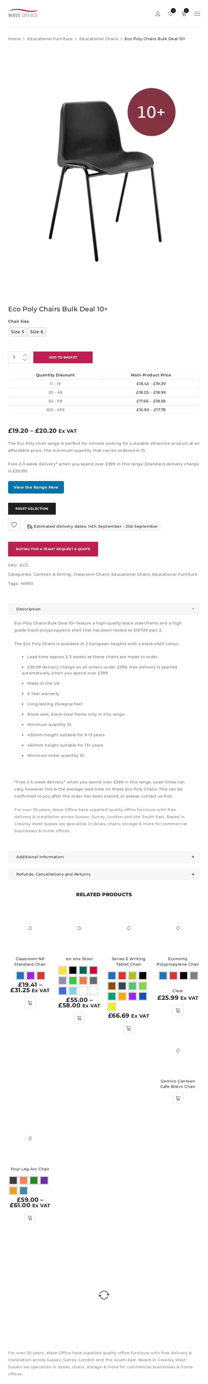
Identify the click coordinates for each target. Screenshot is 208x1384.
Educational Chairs (98, 38)
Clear (178, 990)
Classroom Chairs (91, 574)
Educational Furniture (50, 38)
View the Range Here (36, 487)
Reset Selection (31, 509)
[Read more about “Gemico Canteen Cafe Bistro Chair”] (178, 1098)
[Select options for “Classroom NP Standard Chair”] (30, 1003)
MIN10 (27, 583)
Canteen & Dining (52, 574)
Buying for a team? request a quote (53, 549)
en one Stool (79, 958)
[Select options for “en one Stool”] (79, 1018)
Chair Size (18, 321)
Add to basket (62, 357)
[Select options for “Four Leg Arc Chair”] (30, 1218)
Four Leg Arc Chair (30, 1169)
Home (14, 38)
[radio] (17, 332)
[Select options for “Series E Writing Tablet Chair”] (128, 1028)
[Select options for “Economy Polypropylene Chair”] (178, 1010)
